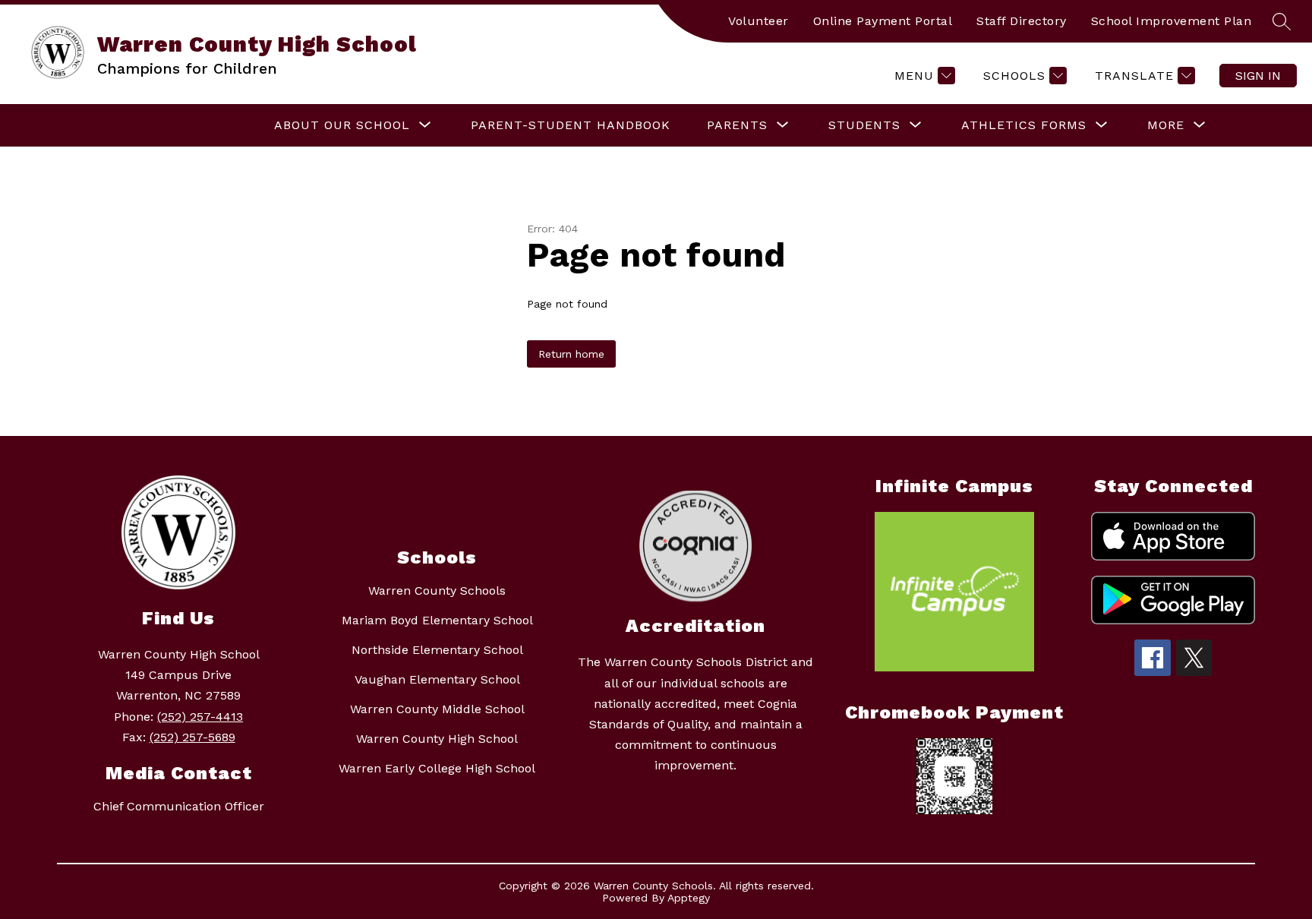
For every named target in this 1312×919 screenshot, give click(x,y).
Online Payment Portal (883, 21)
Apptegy (688, 898)
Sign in (1258, 75)
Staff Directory (1021, 21)
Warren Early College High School (437, 768)
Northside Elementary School (437, 650)
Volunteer (758, 21)
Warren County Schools (437, 590)
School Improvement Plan (1171, 21)
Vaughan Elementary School (437, 679)
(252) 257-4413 (200, 716)
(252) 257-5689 (192, 737)
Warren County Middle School (437, 709)
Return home (571, 354)
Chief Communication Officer (178, 806)
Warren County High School (437, 738)
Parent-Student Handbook (570, 125)
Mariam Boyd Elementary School (437, 620)
